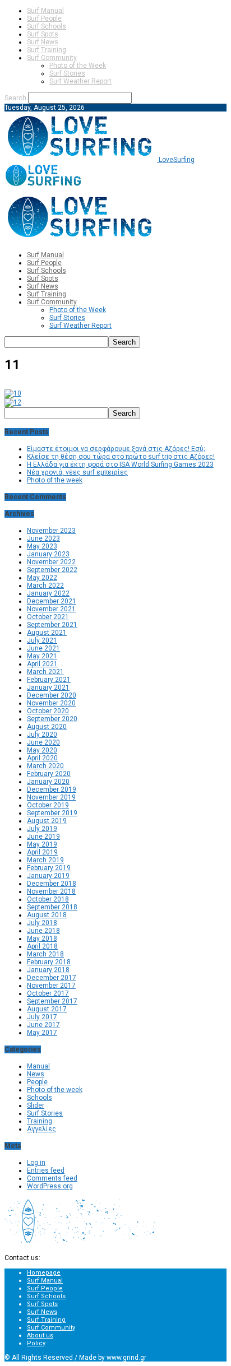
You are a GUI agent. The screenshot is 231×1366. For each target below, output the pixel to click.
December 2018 (51, 884)
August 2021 (47, 632)
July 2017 (42, 1017)
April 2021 (42, 664)
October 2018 (48, 899)
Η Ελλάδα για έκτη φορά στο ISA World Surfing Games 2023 (120, 464)
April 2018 (42, 946)
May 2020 (42, 750)
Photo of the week (54, 480)
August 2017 (47, 1009)
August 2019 (47, 821)
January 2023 (48, 554)
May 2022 (42, 578)
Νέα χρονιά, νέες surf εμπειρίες (77, 472)
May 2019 (42, 844)
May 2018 (42, 938)
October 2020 (48, 711)
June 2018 (43, 931)
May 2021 (42, 656)
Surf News (42, 42)
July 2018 (42, 923)
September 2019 (52, 813)
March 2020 (45, 766)
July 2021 (42, 640)
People (37, 1082)
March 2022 (45, 585)
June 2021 (43, 648)
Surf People (44, 18)
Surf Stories (67, 73)
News (35, 1074)
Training (39, 1121)
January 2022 (48, 593)
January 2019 (48, 876)
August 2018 (47, 915)
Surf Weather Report (80, 81)
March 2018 (45, 954)
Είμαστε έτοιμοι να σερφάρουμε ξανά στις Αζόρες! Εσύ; (116, 449)
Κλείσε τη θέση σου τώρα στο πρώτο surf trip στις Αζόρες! (121, 457)
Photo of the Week (77, 65)
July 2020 (42, 734)
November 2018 (51, 891)
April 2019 (42, 852)
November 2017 (51, 985)
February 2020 (49, 774)
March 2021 (45, 672)
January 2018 (48, 970)
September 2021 (52, 625)
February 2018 (49, 962)
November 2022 (51, 562)
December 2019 (51, 789)
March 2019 (45, 860)
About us (40, 1335)
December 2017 (51, 978)
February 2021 (49, 680)
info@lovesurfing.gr (72, 1258)
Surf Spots (42, 34)
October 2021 (48, 617)
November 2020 (51, 703)
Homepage (44, 1272)
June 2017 (43, 1025)
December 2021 (51, 601)
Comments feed (52, 1178)
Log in (36, 1163)
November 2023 (51, 531)
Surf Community (52, 58)
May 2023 (42, 546)
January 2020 (48, 782)
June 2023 (43, 538)
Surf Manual (45, 11)
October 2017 (48, 993)
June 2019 (43, 836)
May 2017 (42, 1033)
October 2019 (48, 805)
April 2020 (42, 758)
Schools (39, 1098)
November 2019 (51, 797)
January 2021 (48, 687)
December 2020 (51, 695)
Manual (38, 1066)
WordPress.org (50, 1186)
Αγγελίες (41, 1129)
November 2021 (51, 609)
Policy (36, 1343)
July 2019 (42, 829)
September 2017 (52, 1001)
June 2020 (43, 742)
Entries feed (45, 1170)
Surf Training (46, 50)
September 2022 (52, 570)
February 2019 (49, 868)
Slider (35, 1105)
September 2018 (52, 907)
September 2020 (52, 719)
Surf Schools (46, 26)
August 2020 (47, 727)
